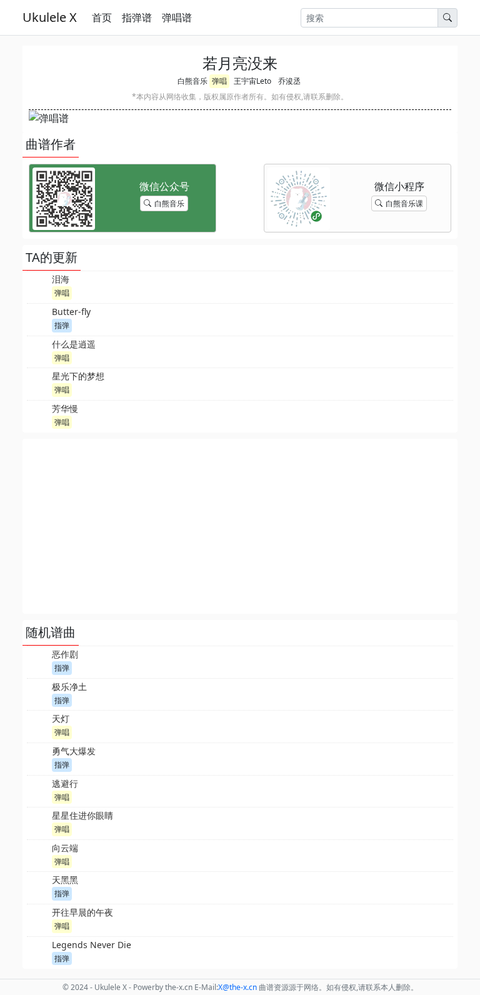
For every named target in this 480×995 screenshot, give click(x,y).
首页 (102, 17)
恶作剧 (65, 654)
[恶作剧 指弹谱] (38, 660)
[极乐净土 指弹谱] (38, 693)
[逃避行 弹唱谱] (38, 790)
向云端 (65, 848)
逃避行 (65, 783)
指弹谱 (137, 17)
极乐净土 (69, 686)
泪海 (60, 279)
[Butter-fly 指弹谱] (38, 318)
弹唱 (219, 81)
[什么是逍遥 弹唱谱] (38, 350)
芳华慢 (65, 408)
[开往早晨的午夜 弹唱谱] (38, 919)
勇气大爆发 (74, 751)
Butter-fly (71, 312)
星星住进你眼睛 (82, 815)
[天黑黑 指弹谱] (38, 886)
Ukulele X (49, 17)
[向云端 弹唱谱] (38, 854)
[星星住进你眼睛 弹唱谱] (38, 822)
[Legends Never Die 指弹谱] (38, 951)
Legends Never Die (91, 945)
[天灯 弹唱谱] (38, 725)
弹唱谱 (177, 17)
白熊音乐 (193, 81)
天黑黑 (65, 880)
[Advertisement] (240, 526)
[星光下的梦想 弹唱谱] (38, 382)
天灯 (60, 718)
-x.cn (237, 987)
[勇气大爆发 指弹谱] (38, 757)
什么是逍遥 (74, 344)
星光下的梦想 (78, 376)
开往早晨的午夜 (82, 912)
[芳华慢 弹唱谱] (38, 415)
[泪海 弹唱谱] (38, 285)
